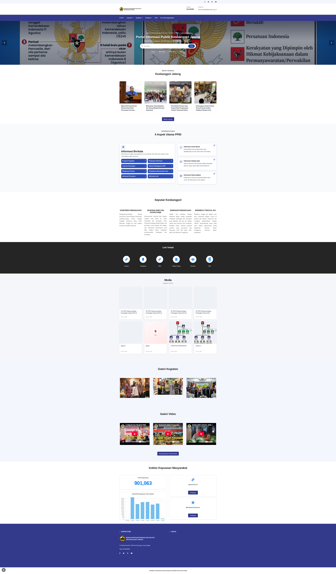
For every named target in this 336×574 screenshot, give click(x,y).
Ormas (153, 51)
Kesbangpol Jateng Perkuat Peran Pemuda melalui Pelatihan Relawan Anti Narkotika (205, 108)
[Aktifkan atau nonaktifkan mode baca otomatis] (4, 570)
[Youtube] (132, 553)
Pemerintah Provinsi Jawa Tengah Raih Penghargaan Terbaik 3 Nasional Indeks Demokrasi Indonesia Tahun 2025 (180, 108)
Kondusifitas (172, 51)
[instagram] (205, 1)
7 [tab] (176, 62)
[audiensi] (201, 388)
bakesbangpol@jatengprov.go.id (207, 9)
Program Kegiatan (128, 161)
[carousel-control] (4, 42)
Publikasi (148, 18)
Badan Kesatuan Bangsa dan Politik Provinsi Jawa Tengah (172, 570)
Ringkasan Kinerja (128, 171)
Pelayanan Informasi (155, 161)
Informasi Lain (153, 176)
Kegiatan (139, 18)
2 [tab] (163, 62)
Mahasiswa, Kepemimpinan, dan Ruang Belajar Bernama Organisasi (155, 108)
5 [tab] (171, 62)
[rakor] (135, 388)
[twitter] (212, 1)
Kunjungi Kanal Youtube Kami (168, 453)
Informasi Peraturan (128, 176)
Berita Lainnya (168, 119)
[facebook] (208, 1)
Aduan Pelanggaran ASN (157, 166)
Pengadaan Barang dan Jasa (158, 171)
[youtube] (216, 1)
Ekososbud (162, 51)
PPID (156, 18)
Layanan (129, 18)
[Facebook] (119, 553)
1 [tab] (160, 62)
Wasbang (182, 51)
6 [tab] (173, 62)
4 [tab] (168, 62)
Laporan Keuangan (128, 166)
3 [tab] (165, 62)
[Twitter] (123, 553)
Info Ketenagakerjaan (167, 18)
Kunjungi (193, 492)
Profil (121, 18)
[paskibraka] (168, 386)
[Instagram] (127, 553)
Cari (191, 46)
